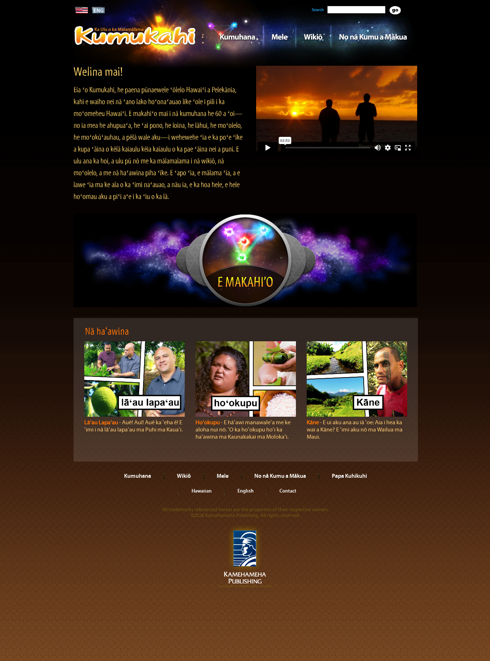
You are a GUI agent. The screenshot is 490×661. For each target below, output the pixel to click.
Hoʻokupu (207, 422)
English (245, 490)
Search (318, 9)
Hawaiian (202, 490)
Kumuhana (234, 36)
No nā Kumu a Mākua (373, 36)
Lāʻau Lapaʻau (101, 422)
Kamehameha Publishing (245, 556)
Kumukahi (135, 46)
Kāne (313, 422)
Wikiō (313, 36)
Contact (287, 490)
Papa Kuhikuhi (349, 475)
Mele (279, 36)
